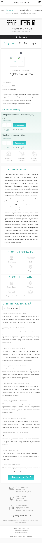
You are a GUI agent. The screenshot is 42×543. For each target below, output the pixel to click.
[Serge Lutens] (21, 23)
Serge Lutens (11, 43)
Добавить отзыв (11, 308)
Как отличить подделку (11, 110)
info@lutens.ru (9, 10)
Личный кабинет (25, 10)
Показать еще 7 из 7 (21, 477)
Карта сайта (13, 536)
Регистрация (37, 10)
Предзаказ (19, 125)
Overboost (29, 536)
